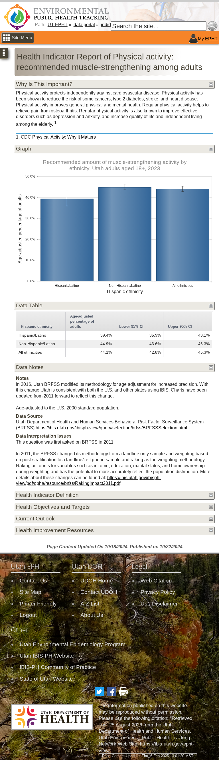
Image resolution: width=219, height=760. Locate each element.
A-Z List (89, 604)
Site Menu (22, 37)
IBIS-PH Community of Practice (58, 667)
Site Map (30, 592)
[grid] (114, 334)
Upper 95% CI (180, 326)
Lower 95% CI (131, 326)
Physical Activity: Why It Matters (64, 137)
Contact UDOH (98, 592)
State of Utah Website (46, 679)
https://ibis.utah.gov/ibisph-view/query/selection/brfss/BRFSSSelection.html (111, 427)
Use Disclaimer (159, 604)
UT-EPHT (58, 24)
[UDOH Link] (52, 717)
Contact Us (33, 581)
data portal (84, 24)
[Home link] (57, 17)
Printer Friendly (38, 604)
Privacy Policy (158, 592)
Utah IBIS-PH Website (47, 656)
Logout (28, 615)
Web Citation (156, 581)
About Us (91, 615)
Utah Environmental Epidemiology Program (72, 644)
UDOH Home (96, 581)
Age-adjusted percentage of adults (82, 321)
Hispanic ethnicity (36, 326)
